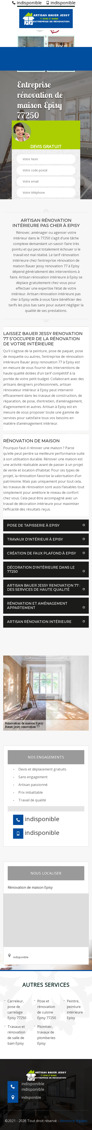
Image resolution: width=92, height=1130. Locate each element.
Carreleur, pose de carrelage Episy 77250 (16, 1009)
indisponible (29, 3)
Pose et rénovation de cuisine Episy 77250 (46, 1009)
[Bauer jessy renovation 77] (46, 18)
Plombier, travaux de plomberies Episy (46, 1035)
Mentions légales (73, 1120)
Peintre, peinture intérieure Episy (75, 1009)
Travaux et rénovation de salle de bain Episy (16, 1035)
